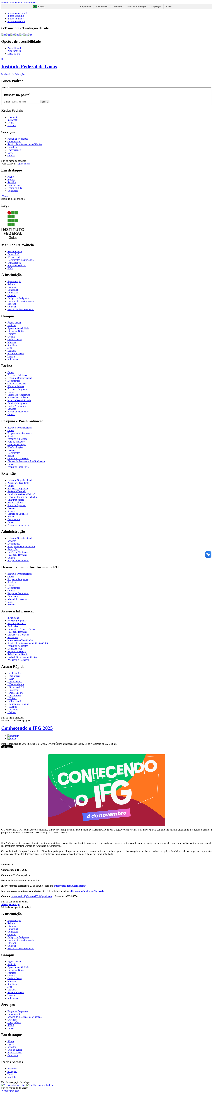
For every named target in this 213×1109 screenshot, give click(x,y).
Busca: (7, 101)
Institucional (13, 617)
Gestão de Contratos (17, 552)
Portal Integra (16, 692)
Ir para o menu (15, 15)
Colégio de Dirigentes (18, 298)
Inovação (13, 690)
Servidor (11, 182)
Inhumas (11, 342)
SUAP (10, 152)
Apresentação (14, 281)
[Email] (11, 738)
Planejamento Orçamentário (21, 546)
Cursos (10, 372)
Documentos (13, 380)
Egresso (11, 179)
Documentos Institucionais (20, 260)
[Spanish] (25, 34)
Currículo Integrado (17, 403)
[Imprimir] (13, 735)
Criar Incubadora (15, 499)
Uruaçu (11, 356)
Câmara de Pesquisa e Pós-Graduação (26, 461)
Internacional (15, 681)
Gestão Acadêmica (16, 406)
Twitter (11, 1074)
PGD (10, 268)
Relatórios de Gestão (17, 654)
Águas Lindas (14, 322)
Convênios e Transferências (21, 629)
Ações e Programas (17, 620)
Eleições (11, 303)
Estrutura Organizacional (19, 378)
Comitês (11, 295)
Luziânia (11, 350)
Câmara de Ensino (16, 383)
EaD (11, 678)
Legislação (156, 6)
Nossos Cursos (14, 251)
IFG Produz (15, 695)
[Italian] (21, 34)
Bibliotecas (14, 676)
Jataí (9, 348)
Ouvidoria (12, 147)
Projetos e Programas (17, 389)
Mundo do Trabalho (19, 704)
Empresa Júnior (15, 502)
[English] (8, 34)
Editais (10, 392)
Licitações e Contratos (18, 634)
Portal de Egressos (16, 505)
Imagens (13, 709)
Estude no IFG (14, 188)
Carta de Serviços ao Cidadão (22, 657)
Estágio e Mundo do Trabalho (22, 497)
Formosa (11, 334)
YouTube (12, 1077)
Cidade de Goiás (15, 331)
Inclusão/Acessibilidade (19, 400)
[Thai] (30, 34)
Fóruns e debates (15, 386)
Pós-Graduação (15, 447)
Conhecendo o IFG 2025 (27, 728)
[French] (12, 34)
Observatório (15, 701)
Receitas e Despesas (17, 555)
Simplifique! (85, 6)
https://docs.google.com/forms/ (70, 885)
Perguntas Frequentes (18, 411)
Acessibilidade (14, 48)
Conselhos (12, 289)
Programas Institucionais (19, 433)
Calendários (15, 673)
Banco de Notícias (16, 265)
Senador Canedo (15, 353)
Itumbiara (12, 345)
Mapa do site (13, 53)
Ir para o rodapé (16, 21)
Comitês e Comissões (18, 458)
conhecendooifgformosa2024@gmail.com (31, 896)
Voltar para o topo (10, 904)
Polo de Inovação (16, 441)
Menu (4, 196)
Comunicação (14, 141)
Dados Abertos (14, 648)
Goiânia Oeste (14, 339)
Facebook (12, 1068)
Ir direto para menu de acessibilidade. (19, 2)
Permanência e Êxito (17, 397)
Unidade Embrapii (16, 444)
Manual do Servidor (17, 599)
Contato (11, 155)
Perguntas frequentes (17, 138)
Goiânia (11, 336)
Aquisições (12, 549)
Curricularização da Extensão (21, 494)
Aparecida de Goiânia (18, 328)
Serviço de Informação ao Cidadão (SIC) (27, 643)
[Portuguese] (3, 34)
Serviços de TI (16, 687)
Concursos (12, 190)
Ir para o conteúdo (17, 13)
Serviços (11, 408)
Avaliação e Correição (18, 660)
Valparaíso (12, 359)
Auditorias (12, 626)
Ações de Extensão (16, 491)
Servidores (12, 637)
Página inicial (23, 163)
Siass (9, 601)
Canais (169, 6)
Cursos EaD (13, 254)
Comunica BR (102, 6)
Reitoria (11, 284)
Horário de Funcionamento (20, 309)
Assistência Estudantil (18, 483)
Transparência (14, 150)
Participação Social (16, 623)
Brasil (41, 6)
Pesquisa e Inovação (17, 439)
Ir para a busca (15, 18)
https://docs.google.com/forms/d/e (87, 891)
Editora (13, 698)
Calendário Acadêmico (18, 394)
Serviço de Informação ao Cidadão (24, 144)
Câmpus (11, 287)
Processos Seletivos (17, 375)
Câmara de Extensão (17, 513)
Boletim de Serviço (16, 651)
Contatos (11, 306)
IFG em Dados (14, 257)
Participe (118, 6)
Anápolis (11, 325)
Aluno (10, 176)
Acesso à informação (136, 6)
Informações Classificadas (20, 640)
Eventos (11, 450)
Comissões (12, 292)
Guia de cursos (14, 185)
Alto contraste (14, 51)
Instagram (12, 1071)
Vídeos (12, 712)
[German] (17, 34)
